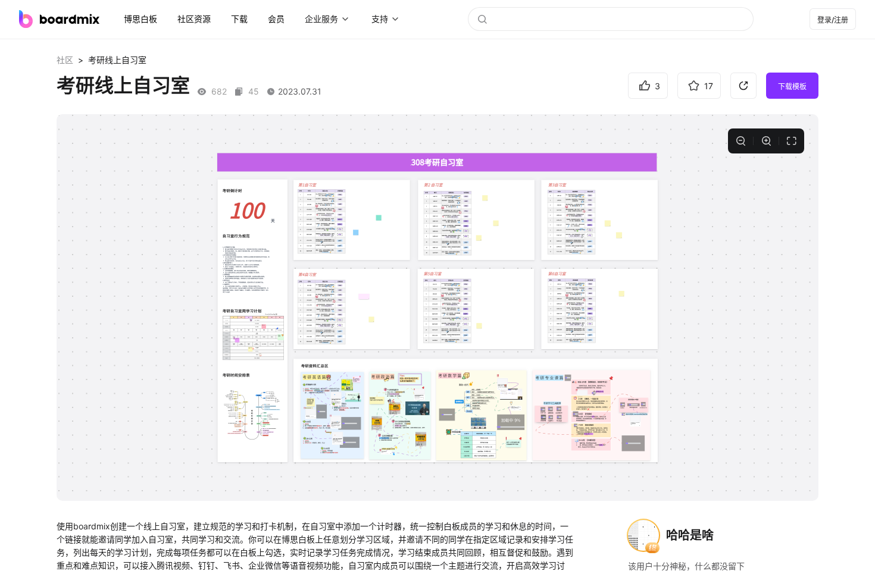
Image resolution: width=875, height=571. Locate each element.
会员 (276, 19)
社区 (65, 60)
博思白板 (140, 19)
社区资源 (194, 19)
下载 (239, 19)
